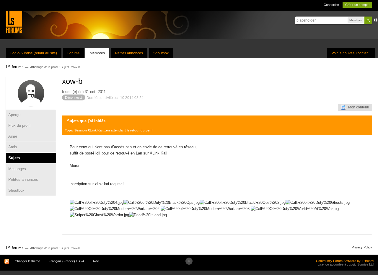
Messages (17, 169)
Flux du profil (19, 125)
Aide (96, 261)
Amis (12, 147)
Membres (97, 53)
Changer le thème (27, 261)
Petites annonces (129, 53)
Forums (73, 53)
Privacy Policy (362, 247)
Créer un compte (357, 4)
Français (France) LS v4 (66, 261)
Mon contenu (357, 107)
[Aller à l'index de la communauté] (14, 21)
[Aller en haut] (189, 261)
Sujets (14, 158)
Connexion (331, 4)
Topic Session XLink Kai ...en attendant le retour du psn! (109, 130)
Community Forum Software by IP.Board (345, 261)
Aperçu (14, 115)
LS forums (15, 248)
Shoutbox (161, 53)
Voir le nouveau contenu (351, 53)
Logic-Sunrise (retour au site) (33, 53)
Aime (12, 136)
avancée (375, 20)
